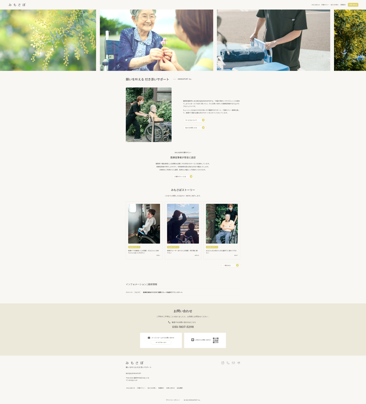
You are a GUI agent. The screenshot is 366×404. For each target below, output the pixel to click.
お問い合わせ (170, 388)
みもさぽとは (316, 5)
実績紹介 (343, 5)
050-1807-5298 (183, 327)
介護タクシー (325, 5)
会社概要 (180, 388)
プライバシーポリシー (173, 400)
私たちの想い (335, 5)
